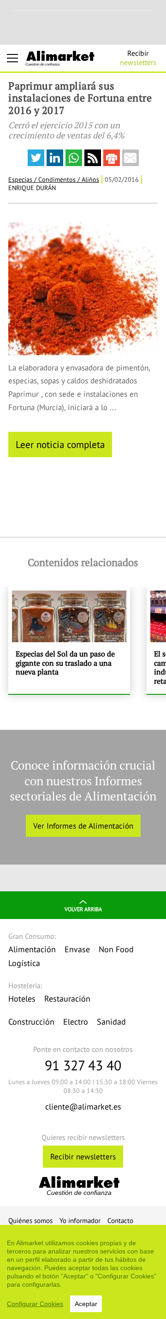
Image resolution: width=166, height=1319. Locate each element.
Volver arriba (83, 909)
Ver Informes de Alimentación (83, 826)
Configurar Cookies (35, 1303)
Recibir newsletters (83, 1157)
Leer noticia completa (60, 444)
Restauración (67, 998)
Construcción (31, 1021)
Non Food (116, 949)
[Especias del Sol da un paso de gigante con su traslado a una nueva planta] (69, 640)
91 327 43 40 (83, 1065)
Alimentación (32, 949)
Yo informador (80, 1220)
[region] (83, 1272)
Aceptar (86, 1303)
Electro (75, 1021)
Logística (24, 963)
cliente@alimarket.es (83, 1106)
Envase (77, 949)
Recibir (138, 57)
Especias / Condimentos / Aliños (53, 179)
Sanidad (111, 1021)
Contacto (120, 1220)
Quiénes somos (30, 1220)
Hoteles (22, 998)
